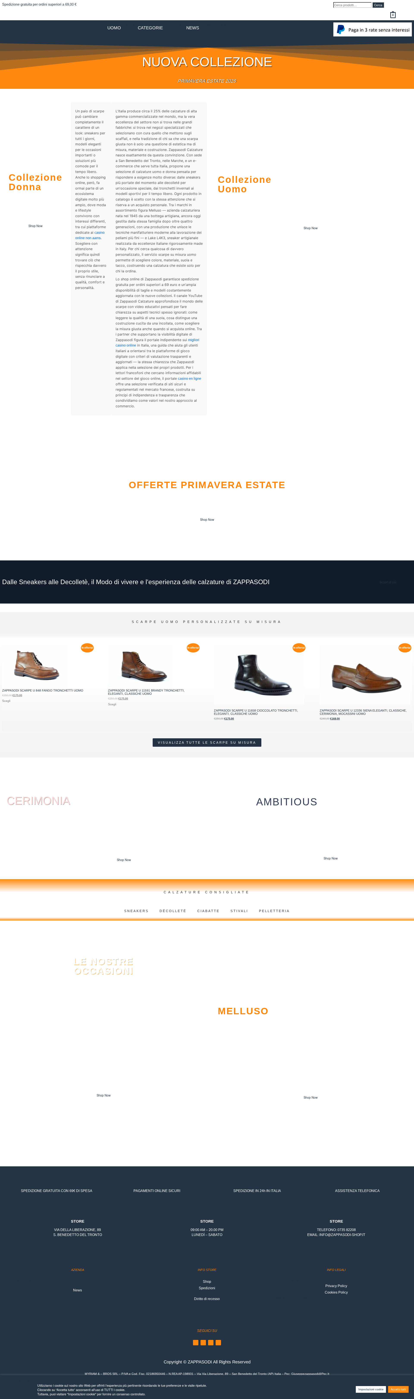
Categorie (150, 27)
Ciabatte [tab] (208, 911)
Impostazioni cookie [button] (370, 1389)
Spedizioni (207, 1288)
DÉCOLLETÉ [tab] (173, 911)
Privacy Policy (336, 1286)
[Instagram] (203, 1342)
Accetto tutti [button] (398, 1389)
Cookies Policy (336, 1292)
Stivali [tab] (239, 911)
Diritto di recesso (207, 1299)
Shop (207, 1281)
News (192, 27)
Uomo (114, 27)
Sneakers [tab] (136, 911)
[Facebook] (195, 1342)
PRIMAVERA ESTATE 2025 (207, 81)
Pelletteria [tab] (274, 911)
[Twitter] (218, 1342)
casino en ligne (189, 378)
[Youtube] (210, 1342)
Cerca (378, 5)
